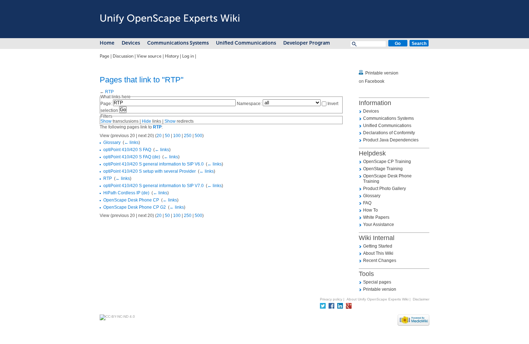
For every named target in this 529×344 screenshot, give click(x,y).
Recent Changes (379, 260)
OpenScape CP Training (387, 161)
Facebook (374, 81)
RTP (109, 91)
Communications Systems (178, 43)
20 (159, 135)
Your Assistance (378, 224)
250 (187, 135)
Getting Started (377, 246)
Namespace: (249, 103)
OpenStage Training (383, 168)
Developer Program (306, 43)
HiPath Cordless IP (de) (126, 192)
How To (370, 210)
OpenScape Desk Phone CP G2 (134, 207)
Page (104, 56)
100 (177, 135)
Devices (131, 43)
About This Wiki (378, 253)
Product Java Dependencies (391, 139)
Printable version (381, 73)
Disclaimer (421, 299)
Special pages (377, 282)
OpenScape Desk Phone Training (387, 178)
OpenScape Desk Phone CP (131, 200)
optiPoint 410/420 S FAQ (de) (131, 156)
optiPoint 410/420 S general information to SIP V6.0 (153, 164)
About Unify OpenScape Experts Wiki (377, 299)
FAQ (367, 202)
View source (149, 56)
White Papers (376, 217)
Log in (188, 56)
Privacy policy (331, 299)
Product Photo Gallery (384, 188)
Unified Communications (246, 43)
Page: (106, 103)
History (172, 56)
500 (198, 135)
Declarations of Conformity (389, 132)
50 (167, 135)
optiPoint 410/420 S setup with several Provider (149, 171)
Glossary (112, 142)
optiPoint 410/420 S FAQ (127, 149)
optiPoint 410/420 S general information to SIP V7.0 (153, 185)
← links (131, 142)
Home (107, 43)
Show (106, 121)
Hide (146, 121)
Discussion (123, 56)
